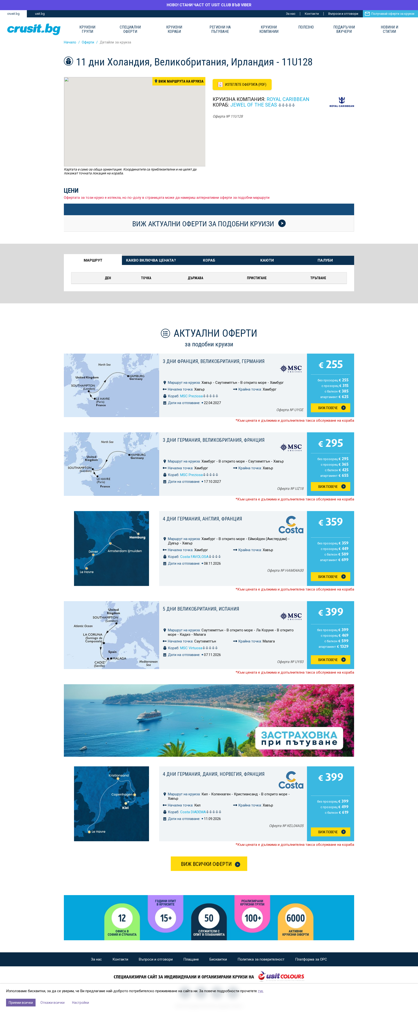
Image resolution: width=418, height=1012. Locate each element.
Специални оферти (130, 29)
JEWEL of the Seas (253, 105)
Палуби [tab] (325, 260)
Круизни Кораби (174, 29)
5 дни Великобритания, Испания (201, 609)
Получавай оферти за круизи (392, 13)
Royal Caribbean (288, 99)
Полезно (306, 27)
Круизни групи (87, 29)
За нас (290, 13)
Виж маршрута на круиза (180, 81)
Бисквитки (218, 959)
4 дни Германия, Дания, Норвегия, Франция (214, 774)
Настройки (80, 1003)
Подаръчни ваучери (344, 29)
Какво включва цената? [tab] (151, 260)
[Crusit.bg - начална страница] (33, 29)
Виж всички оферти (206, 864)
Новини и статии (389, 29)
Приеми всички (21, 1003)
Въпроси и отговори (343, 13)
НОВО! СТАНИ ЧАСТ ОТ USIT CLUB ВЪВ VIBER (209, 5)
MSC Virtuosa (191, 648)
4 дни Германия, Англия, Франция (202, 519)
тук (260, 991)
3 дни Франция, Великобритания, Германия (214, 361)
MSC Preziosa (191, 396)
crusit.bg (13, 13)
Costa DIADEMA (193, 812)
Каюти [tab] (267, 260)
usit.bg (40, 13)
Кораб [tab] (209, 260)
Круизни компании (268, 29)
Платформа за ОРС (311, 959)
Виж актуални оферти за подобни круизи (204, 224)
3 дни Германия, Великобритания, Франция (214, 440)
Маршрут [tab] (93, 260)
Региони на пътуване (220, 29)
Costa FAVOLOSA (194, 557)
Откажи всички (52, 1003)
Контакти (312, 13)
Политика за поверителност (261, 959)
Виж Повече (328, 408)
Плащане (191, 959)
